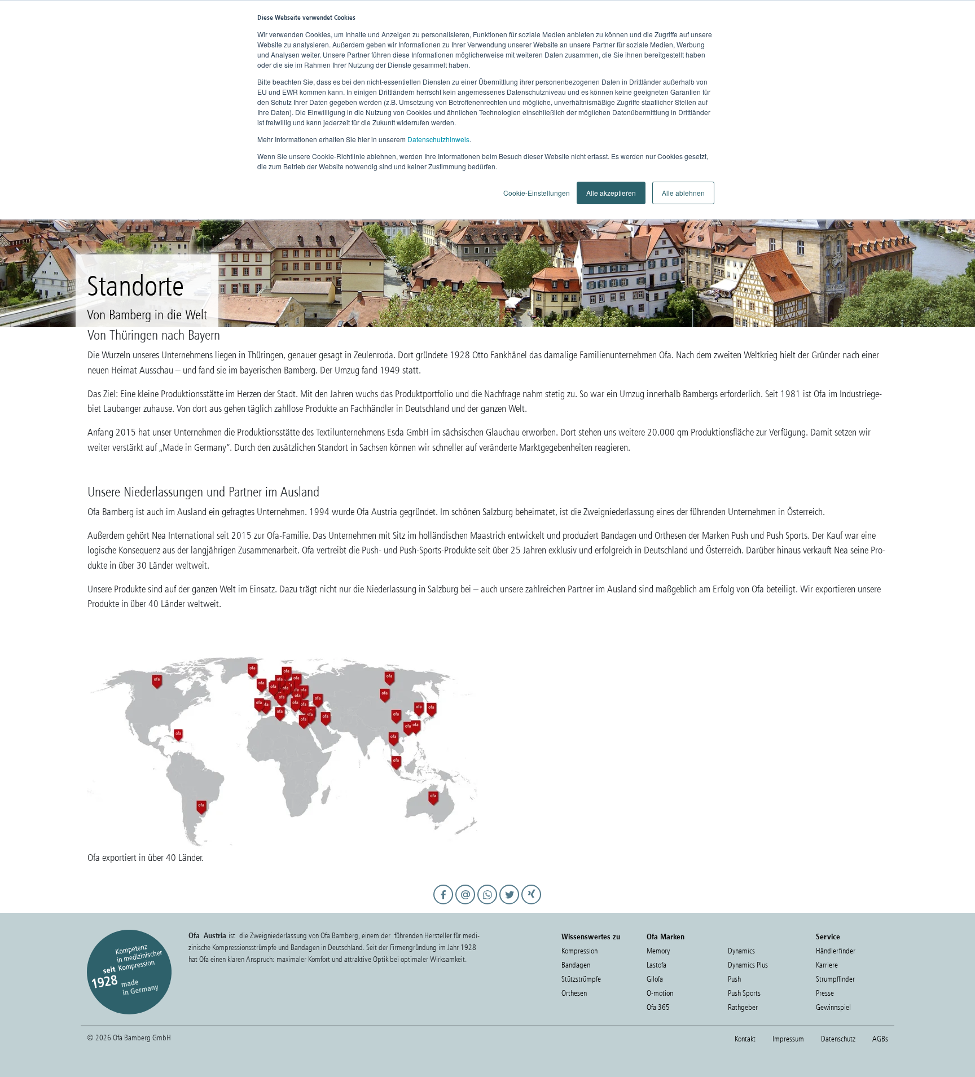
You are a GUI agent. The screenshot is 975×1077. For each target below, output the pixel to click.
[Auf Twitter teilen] (511, 905)
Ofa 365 (658, 1007)
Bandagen (575, 965)
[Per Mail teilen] (467, 905)
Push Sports (744, 993)
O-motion (660, 993)
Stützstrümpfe (581, 979)
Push (734, 979)
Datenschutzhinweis (438, 139)
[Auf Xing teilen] (532, 905)
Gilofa (655, 979)
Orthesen (574, 993)
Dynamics (741, 951)
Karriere (827, 965)
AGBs (880, 1039)
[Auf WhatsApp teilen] (489, 905)
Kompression (579, 951)
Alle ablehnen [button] (683, 192)
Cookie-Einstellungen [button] (536, 192)
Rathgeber (743, 1007)
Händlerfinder (835, 951)
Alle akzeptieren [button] (611, 192)
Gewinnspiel (833, 1007)
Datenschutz (838, 1039)
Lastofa (656, 965)
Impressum (788, 1039)
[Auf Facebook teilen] (445, 905)
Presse (825, 993)
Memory (658, 951)
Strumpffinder (835, 979)
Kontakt (745, 1039)
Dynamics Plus (748, 965)
